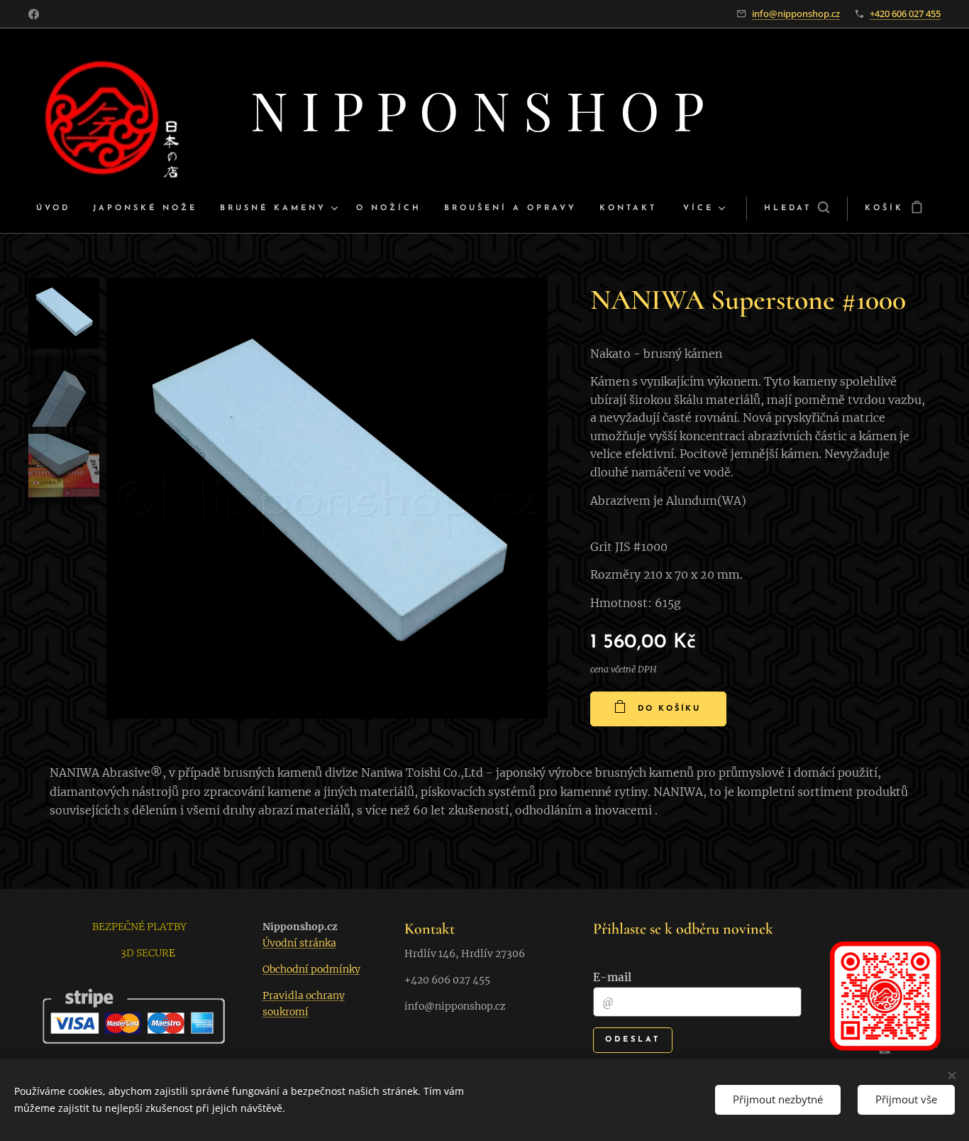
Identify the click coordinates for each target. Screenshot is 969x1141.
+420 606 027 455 (905, 13)
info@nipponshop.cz (796, 13)
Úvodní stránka (299, 943)
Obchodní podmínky (311, 969)
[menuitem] (59, 208)
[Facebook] (34, 14)
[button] (796, 208)
